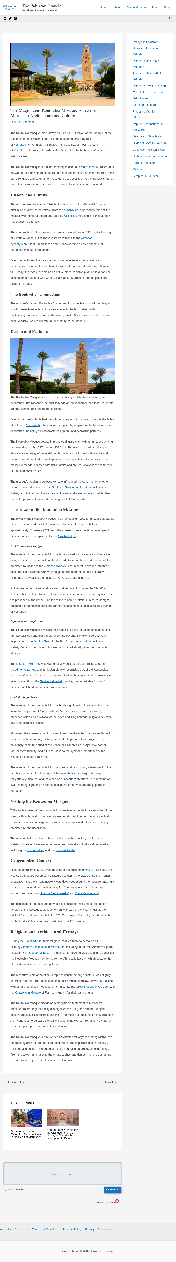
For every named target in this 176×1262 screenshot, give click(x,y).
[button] (144, 8)
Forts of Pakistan (144, 162)
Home (103, 7)
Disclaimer (105, 1229)
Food (155, 7)
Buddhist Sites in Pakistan (150, 143)
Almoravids (71, 210)
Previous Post (15, 1082)
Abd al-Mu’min (73, 215)
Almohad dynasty (55, 566)
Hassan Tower (94, 487)
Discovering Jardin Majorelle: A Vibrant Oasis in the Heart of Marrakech (26, 1134)
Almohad (68, 204)
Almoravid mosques (34, 947)
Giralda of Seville (63, 487)
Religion (138, 169)
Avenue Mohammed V (54, 893)
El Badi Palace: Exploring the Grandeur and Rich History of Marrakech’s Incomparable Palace (62, 1134)
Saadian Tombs (65, 850)
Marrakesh (21, 150)
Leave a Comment (22, 122)
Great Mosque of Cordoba (92, 986)
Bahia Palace (36, 850)
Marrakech (88, 167)
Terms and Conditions (46, 1229)
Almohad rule (33, 941)
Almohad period (25, 669)
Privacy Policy (72, 1229)
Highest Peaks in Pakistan (150, 156)
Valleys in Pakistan (145, 42)
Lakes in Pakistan (144, 105)
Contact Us (22, 1229)
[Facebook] (5, 18)
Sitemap (89, 1229)
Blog (167, 7)
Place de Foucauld (87, 893)
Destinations (134, 7)
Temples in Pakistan (146, 176)
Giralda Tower (42, 641)
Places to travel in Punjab (149, 86)
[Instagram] (15, 18)
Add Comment (112, 1189)
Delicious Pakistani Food (149, 149)
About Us (6, 1229)
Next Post (113, 1082)
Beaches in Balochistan (148, 136)
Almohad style (67, 536)
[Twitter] (10, 18)
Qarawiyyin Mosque (28, 992)
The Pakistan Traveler (42, 6)
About (117, 7)
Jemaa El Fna (90, 869)
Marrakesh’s (22, 144)
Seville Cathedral (51, 681)
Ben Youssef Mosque (36, 952)
